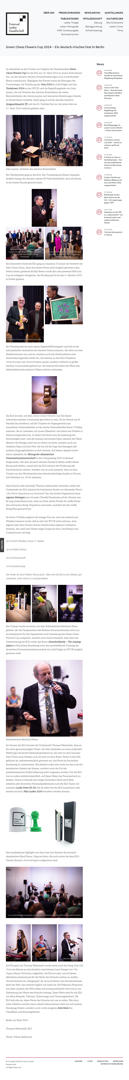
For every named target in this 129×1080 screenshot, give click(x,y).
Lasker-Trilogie (71, 23)
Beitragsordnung (94, 27)
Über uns (48, 13)
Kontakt (79, 1061)
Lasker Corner (116, 27)
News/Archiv (92, 13)
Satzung (98, 23)
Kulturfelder (115, 19)
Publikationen (70, 19)
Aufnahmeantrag (93, 30)
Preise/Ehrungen (69, 13)
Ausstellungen (114, 13)
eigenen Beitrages (15, 497)
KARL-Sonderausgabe (68, 30)
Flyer (89, 1061)
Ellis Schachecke (114, 23)
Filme (120, 30)
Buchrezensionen (70, 34)
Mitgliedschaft (92, 19)
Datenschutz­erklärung (112, 1064)
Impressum (118, 1061)
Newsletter (102, 1061)
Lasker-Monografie (69, 27)
